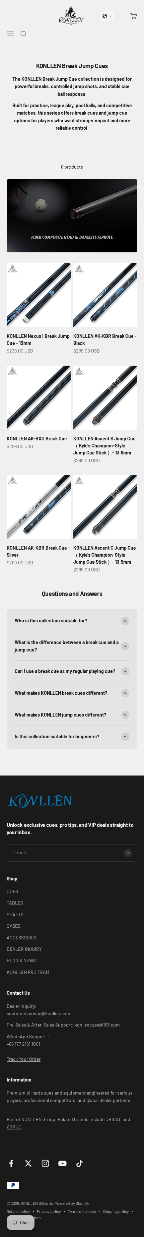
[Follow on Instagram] (45, 1163)
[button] (107, 16)
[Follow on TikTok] (79, 1163)
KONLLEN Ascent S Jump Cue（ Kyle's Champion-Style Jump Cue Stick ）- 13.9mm (104, 445)
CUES (12, 891)
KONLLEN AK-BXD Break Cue (37, 438)
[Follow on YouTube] (62, 1163)
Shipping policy (115, 1211)
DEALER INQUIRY (24, 949)
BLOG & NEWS (21, 960)
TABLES (15, 903)
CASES (13, 926)
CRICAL (113, 1119)
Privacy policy (49, 1211)
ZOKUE (14, 1126)
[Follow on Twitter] (28, 1163)
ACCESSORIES (22, 937)
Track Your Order (24, 1059)
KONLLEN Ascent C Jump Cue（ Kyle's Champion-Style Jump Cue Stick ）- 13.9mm (104, 555)
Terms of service (82, 1211)
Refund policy (18, 1211)
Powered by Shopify (72, 1203)
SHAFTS (15, 914)
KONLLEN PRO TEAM (28, 972)
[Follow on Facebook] (11, 1163)
